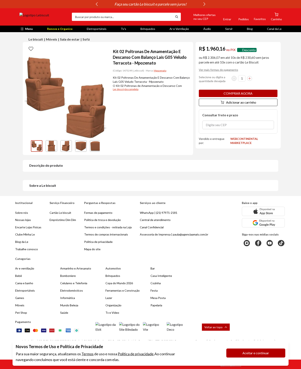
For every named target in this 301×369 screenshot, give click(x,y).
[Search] (177, 17)
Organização (113, 305)
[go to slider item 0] (36, 146)
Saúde (64, 312)
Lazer (108, 298)
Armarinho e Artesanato (75, 268)
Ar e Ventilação (179, 29)
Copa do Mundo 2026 (119, 283)
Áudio (207, 29)
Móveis (51, 39)
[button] (200, 16)
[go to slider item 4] (95, 146)
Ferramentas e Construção (122, 290)
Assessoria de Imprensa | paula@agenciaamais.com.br (174, 234)
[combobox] (122, 17)
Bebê (18, 275)
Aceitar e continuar (255, 353)
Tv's (123, 29)
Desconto (249, 50)
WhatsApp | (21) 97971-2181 (158, 212)
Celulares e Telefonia (73, 283)
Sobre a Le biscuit (42, 185)
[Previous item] (96, 4)
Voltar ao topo (213, 327)
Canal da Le (274, 29)
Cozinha (155, 283)
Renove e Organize (59, 29)
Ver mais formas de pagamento (218, 69)
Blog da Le (21, 241)
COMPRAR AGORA (238, 93)
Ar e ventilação (24, 268)
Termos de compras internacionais (106, 234)
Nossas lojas (23, 220)
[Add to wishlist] (31, 48)
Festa (154, 290)
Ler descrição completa (125, 89)
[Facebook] (258, 243)
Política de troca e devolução (102, 220)
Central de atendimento (155, 220)
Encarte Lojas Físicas (28, 227)
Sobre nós (21, 212)
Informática (67, 298)
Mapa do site (92, 249)
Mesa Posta (158, 298)
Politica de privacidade (98, 241)
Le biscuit (35, 39)
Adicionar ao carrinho (241, 102)
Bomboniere (68, 275)
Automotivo (113, 268)
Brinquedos (147, 29)
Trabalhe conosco (26, 249)
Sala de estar (70, 39)
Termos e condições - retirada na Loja (108, 227)
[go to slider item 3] (81, 146)
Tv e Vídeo (112, 312)
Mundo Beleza (69, 305)
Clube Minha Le (25, 234)
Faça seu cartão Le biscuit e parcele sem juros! (150, 4)
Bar (152, 268)
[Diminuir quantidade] (234, 78)
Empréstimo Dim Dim (63, 220)
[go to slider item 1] (51, 146)
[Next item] (204, 4)
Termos (87, 354)
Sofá (86, 39)
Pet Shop (21, 312)
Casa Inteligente (161, 275)
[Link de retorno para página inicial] (44, 17)
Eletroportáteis (96, 29)
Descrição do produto (46, 165)
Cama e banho (24, 283)
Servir (229, 29)
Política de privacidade (136, 354)
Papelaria (156, 305)
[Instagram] (247, 243)
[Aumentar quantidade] (249, 78)
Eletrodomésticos (71, 290)
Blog (250, 29)
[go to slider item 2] (66, 146)
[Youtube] (270, 243)
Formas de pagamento (98, 212)
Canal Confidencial (152, 227)
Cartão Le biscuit (60, 212)
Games (19, 298)
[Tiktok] (281, 243)
